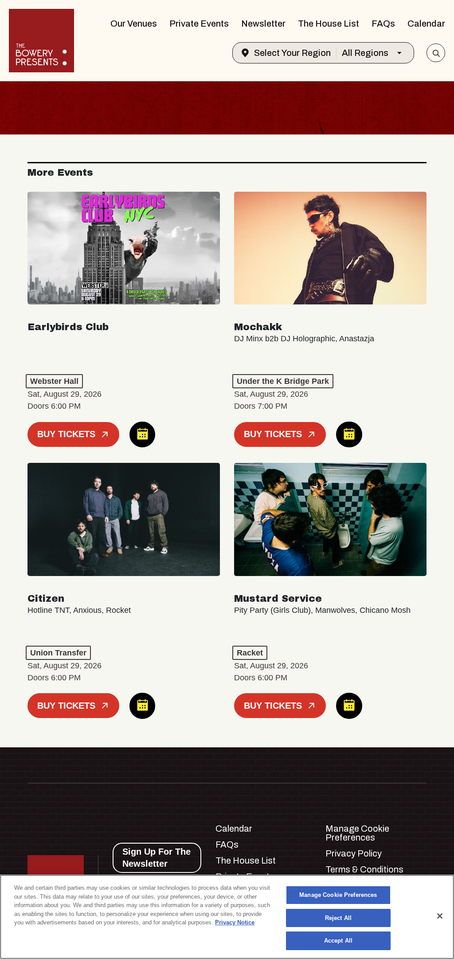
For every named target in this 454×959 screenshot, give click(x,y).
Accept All (338, 940)
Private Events (199, 23)
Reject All (338, 918)
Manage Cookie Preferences (338, 895)
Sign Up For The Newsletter (156, 857)
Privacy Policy (353, 853)
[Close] (440, 916)
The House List (328, 23)
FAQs (383, 23)
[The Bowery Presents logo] (41, 40)
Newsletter (263, 23)
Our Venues (133, 23)
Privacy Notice (234, 922)
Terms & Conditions (364, 869)
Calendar (426, 23)
